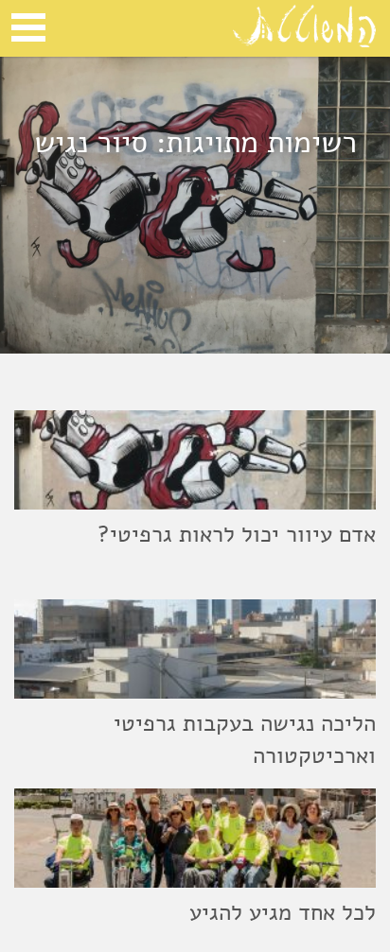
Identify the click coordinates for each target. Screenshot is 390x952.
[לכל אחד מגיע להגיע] (195, 838)
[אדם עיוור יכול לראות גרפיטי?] (195, 460)
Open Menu (28, 27)
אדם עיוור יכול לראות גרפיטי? (237, 534)
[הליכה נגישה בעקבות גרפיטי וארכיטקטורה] (195, 649)
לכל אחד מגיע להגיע (282, 912)
